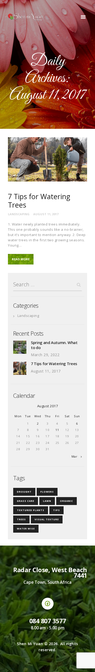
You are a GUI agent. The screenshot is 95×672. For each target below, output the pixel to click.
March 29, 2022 (45, 354)
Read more (21, 259)
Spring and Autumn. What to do (54, 345)
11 (57, 430)
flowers (47, 491)
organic (66, 501)
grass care (25, 501)
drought (24, 491)
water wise (26, 528)
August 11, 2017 (45, 214)
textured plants (30, 510)
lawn (47, 501)
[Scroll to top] (86, 663)
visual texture (47, 519)
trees (21, 519)
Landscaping (19, 214)
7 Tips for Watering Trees (39, 200)
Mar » (76, 456)
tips (56, 510)
